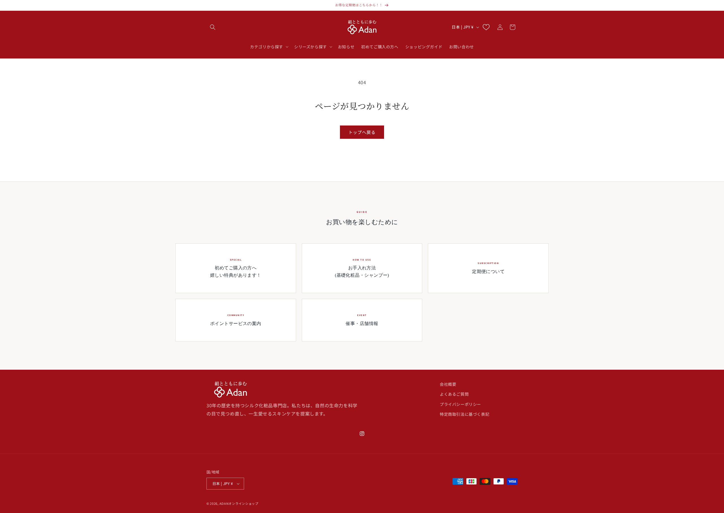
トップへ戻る (362, 132)
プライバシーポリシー (460, 404)
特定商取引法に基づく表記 (464, 414)
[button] (212, 27)
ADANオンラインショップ (238, 503)
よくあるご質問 (454, 394)
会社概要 (448, 384)
